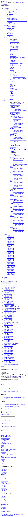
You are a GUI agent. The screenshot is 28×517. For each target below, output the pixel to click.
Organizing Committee (15, 103)
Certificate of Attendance (13, 23)
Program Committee (18, 117)
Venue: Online (10, 11)
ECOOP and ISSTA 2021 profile (12, 308)
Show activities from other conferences (10, 408)
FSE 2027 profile (8, 320)
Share (2, 411)
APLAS (15, 75)
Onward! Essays (14, 47)
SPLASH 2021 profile (6, 283)
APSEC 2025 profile (9, 291)
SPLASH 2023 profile (9, 361)
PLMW (12, 53)
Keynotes (12, 61)
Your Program (10, 28)
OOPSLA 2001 (11, 273)
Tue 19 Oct (9, 32)
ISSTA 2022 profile (8, 340)
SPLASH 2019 (10, 248)
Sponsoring (9, 15)
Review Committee (18, 109)
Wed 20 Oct (10, 33)
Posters (11, 54)
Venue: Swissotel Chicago (13, 9)
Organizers (15, 141)
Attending (6, 8)
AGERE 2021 (4, 481)
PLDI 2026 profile (8, 354)
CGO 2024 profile (8, 302)
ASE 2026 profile (8, 299)
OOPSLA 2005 (11, 267)
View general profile (5, 414)
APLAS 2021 (4, 469)
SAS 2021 (3, 473)
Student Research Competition (17, 57)
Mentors (15, 133)
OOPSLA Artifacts (14, 46)
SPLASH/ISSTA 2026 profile (11, 364)
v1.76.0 (15, 426)
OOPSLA (12, 40)
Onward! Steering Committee (17, 119)
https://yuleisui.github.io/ (15, 376)
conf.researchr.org (8, 426)
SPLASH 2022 (10, 244)
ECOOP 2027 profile (9, 305)
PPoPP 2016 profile (8, 355)
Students (9, 12)
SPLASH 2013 (10, 256)
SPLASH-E (13, 56)
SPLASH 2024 (10, 241)
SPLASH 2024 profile (9, 362)
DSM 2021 (3, 485)
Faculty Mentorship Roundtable (18, 65)
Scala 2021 (3, 497)
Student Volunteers (14, 58)
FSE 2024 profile (8, 316)
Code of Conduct (11, 16)
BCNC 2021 (4, 482)
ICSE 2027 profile (8, 334)
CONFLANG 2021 (5, 483)
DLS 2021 (3, 470)
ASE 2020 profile (8, 294)
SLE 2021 (3, 475)
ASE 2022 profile (8, 295)
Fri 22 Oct (9, 36)
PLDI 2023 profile (8, 350)
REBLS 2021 (4, 489)
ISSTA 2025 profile (8, 341)
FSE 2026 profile (8, 319)
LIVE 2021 (3, 488)
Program (6, 25)
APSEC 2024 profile (9, 290)
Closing (12, 71)
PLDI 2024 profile (8, 351)
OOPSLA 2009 (11, 262)
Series (8, 235)
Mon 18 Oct (10, 30)
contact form (4, 423)
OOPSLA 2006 (11, 266)
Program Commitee (18, 137)
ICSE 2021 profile (8, 326)
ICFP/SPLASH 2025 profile (11, 322)
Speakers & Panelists (18, 131)
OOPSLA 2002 (11, 272)
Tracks (5, 37)
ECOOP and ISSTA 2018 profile (12, 306)
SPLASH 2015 (10, 253)
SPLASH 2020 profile (9, 358)
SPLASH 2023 (10, 242)
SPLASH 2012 (10, 258)
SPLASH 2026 (10, 238)
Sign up (6, 278)
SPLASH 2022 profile (9, 360)
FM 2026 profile (8, 315)
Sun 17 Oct (9, 29)
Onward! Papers (14, 49)
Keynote (15, 228)
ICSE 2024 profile (8, 330)
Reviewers (15, 142)
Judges (14, 144)
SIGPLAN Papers (14, 42)
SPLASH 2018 (10, 249)
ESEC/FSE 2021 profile (10, 311)
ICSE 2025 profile (8, 332)
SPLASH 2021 (4, 281)
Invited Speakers (17, 174)
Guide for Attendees (12, 18)
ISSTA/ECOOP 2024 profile (11, 343)
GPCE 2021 (4, 472)
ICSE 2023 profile (8, 329)
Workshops (12, 60)
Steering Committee (15, 105)
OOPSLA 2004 (11, 269)
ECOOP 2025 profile (9, 304)
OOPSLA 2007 (11, 265)
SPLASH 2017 (10, 251)
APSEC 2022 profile (9, 288)
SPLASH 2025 (10, 239)
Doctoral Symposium (15, 51)
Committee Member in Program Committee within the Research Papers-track (14, 405)
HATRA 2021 (4, 486)
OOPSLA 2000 (11, 274)
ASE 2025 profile (8, 298)
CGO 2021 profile (8, 301)
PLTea (11, 64)
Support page (3, 427)
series (10, 281)
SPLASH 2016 (10, 252)
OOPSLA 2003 (11, 270)
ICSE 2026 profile (8, 333)
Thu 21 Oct (10, 35)
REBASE (12, 50)
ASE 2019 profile (8, 292)
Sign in (5, 277)
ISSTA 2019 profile (8, 339)
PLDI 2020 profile (8, 347)
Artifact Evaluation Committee (17, 178)
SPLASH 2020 (10, 246)
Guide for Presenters (12, 19)
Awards (12, 68)
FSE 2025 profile (8, 318)
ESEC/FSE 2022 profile (10, 312)
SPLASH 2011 (10, 259)
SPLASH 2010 (10, 260)
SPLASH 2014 (10, 255)
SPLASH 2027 (10, 237)
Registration (10, 14)
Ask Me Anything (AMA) (16, 63)
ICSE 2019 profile (8, 323)
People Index (13, 154)
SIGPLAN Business (15, 43)
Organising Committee (18, 158)
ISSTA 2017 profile (8, 337)
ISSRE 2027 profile (8, 336)
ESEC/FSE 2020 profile (10, 309)
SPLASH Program (11, 26)
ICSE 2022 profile (8, 327)
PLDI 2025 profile (8, 353)
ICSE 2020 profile (8, 325)
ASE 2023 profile (8, 297)
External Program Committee (20, 164)
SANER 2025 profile (9, 357)
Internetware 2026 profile (10, 344)
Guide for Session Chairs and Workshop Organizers (13, 514)
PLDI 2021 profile (8, 348)
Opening (12, 70)
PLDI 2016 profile (8, 346)
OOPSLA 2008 (11, 263)
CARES (12, 67)
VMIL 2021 (4, 490)
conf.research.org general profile (12, 285)
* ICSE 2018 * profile (9, 287)
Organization (7, 100)
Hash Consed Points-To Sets (11, 391)
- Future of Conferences (16, 44)
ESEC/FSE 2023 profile (10, 313)
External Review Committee (20, 110)
